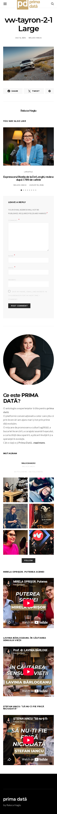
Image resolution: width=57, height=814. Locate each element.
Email (11, 267)
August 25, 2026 (36, 185)
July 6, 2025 (20, 38)
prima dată (15, 799)
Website (12, 280)
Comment (13, 220)
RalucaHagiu (29, 463)
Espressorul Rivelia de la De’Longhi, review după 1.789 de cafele (28, 178)
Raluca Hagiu (35, 38)
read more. (39, 442)
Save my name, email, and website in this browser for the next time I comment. (27, 295)
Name (11, 255)
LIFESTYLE (28, 172)
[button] (21, 190)
